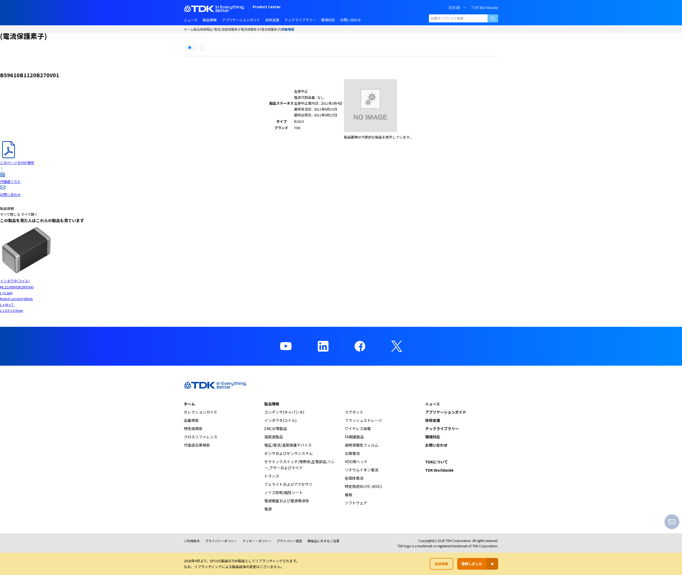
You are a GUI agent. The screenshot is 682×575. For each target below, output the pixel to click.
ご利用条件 (192, 541)
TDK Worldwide (484, 7)
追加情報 (441, 563)
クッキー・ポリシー (256, 541)
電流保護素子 (250, 29)
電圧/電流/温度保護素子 (223, 29)
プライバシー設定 (289, 541)
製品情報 (199, 29)
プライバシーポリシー (221, 541)
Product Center (267, 7)
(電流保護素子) (270, 29)
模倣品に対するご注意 (323, 541)
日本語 (454, 7)
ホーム (188, 29)
